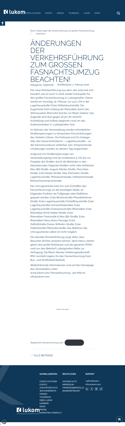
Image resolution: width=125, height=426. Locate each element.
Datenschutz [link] (69, 381)
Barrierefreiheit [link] (71, 391)
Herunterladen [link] (74, 342)
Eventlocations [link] (33, 13)
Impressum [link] (68, 384)
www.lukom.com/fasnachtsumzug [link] (50, 272)
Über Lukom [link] (46, 400)
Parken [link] (60, 13)
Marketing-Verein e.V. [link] (51, 413)
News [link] (97, 13)
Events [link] (48, 13)
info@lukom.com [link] (40, 276)
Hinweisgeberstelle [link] (73, 388)
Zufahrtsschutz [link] (49, 388)
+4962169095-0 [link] (92, 381)
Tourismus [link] (73, 13)
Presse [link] (43, 409)
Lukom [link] (87, 13)
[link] (2, 23)
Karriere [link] (44, 403)
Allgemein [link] (48, 84)
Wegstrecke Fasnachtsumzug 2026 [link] (46, 342)
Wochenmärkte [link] (48, 391)
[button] (4, 421)
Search (119, 12)
